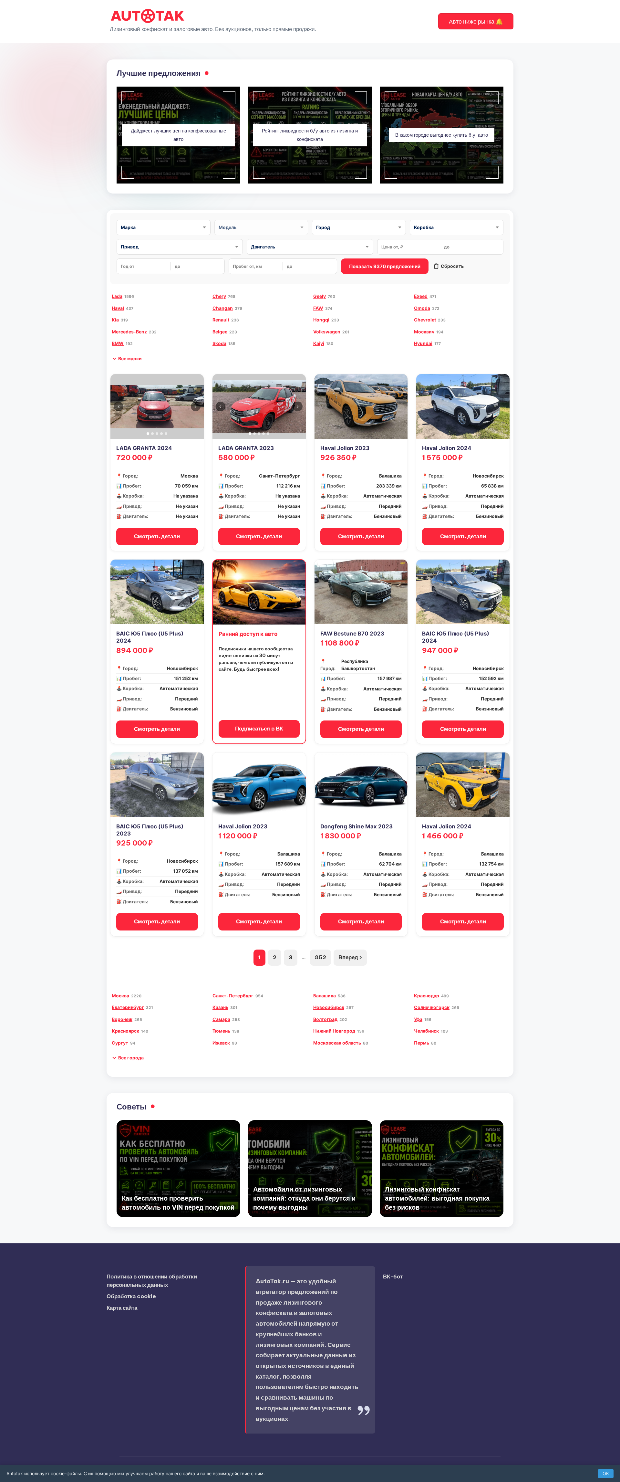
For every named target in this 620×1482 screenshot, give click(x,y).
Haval (118, 308)
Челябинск (426, 1031)
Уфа (418, 1019)
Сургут (120, 1043)
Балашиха (324, 995)
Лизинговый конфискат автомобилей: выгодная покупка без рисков (437, 1198)
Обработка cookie (131, 1296)
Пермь (421, 1043)
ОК (606, 1473)
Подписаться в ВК (259, 728)
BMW (118, 343)
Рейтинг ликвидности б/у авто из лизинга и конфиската (310, 135)
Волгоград (325, 1019)
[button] (475, 21)
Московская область (337, 1043)
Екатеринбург (128, 1007)
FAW (318, 308)
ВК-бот (393, 1276)
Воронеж (122, 1019)
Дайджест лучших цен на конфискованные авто (178, 135)
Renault (220, 319)
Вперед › (350, 957)
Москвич (424, 331)
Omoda (422, 308)
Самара (221, 1019)
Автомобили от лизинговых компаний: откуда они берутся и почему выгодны (304, 1198)
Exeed (421, 296)
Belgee (219, 331)
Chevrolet (425, 319)
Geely (319, 296)
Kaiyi (318, 343)
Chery (219, 296)
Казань (220, 1007)
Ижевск (221, 1043)
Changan (222, 308)
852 (320, 957)
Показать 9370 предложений (384, 266)
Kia (115, 319)
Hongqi (321, 319)
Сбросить (452, 266)
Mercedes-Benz (129, 331)
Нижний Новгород (334, 1031)
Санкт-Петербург (232, 995)
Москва (120, 995)
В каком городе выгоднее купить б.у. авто (441, 135)
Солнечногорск (432, 1007)
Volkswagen (326, 331)
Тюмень (221, 1031)
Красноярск (125, 1031)
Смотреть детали (157, 536)
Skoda (219, 343)
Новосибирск (328, 1007)
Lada (117, 296)
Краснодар (426, 995)
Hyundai (423, 343)
